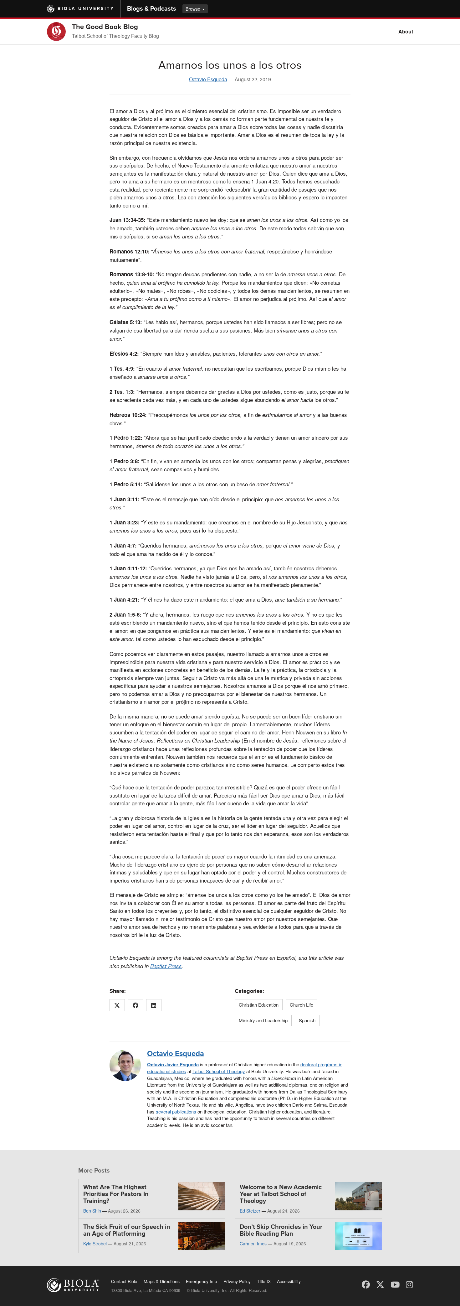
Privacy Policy (237, 1281)
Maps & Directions (162, 1281)
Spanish (307, 1020)
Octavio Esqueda (208, 79)
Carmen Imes (253, 1243)
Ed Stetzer (250, 1211)
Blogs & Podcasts (151, 9)
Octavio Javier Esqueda (173, 1064)
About (405, 31)
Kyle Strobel (95, 1243)
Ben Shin (92, 1211)
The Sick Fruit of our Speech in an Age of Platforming (126, 1230)
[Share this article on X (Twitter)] (117, 1005)
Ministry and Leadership (263, 1020)
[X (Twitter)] (380, 1284)
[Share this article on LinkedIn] (153, 1005)
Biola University (86, 8)
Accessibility (289, 1281)
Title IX (264, 1281)
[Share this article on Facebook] (135, 1005)
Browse (194, 9)
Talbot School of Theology (218, 1071)
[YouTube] (395, 1284)
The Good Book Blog (105, 27)
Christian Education (259, 1004)
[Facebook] (366, 1284)
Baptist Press (166, 966)
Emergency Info (201, 1281)
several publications (176, 1111)
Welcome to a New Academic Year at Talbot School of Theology (281, 1194)
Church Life (301, 1004)
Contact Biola (124, 1281)
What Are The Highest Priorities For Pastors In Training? (116, 1194)
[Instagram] (409, 1284)
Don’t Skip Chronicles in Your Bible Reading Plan (281, 1230)
